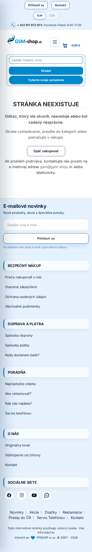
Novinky (17, 512)
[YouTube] (34, 495)
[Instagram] (22, 495)
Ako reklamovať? (18, 394)
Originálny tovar (17, 445)
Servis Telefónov (51, 518)
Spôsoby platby (17, 345)
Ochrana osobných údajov (25, 297)
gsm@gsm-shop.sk (56, 167)
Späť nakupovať (46, 151)
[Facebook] (9, 495)
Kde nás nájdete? (18, 403)
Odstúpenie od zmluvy (22, 455)
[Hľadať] (46, 71)
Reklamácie (72, 512)
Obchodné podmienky (22, 306)
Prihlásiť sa (36, 5)
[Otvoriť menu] (55, 42)
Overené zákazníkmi (21, 287)
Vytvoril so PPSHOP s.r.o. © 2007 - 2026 (46, 537)
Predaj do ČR (20, 518)
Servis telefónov (18, 413)
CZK (52, 15)
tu (53, 532)
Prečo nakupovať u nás (23, 277)
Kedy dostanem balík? (22, 355)
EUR (39, 15)
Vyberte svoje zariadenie (46, 80)
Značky (51, 512)
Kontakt (60, 5)
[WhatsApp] (47, 495)
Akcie (34, 512)
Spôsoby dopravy (19, 335)
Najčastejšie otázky (20, 384)
